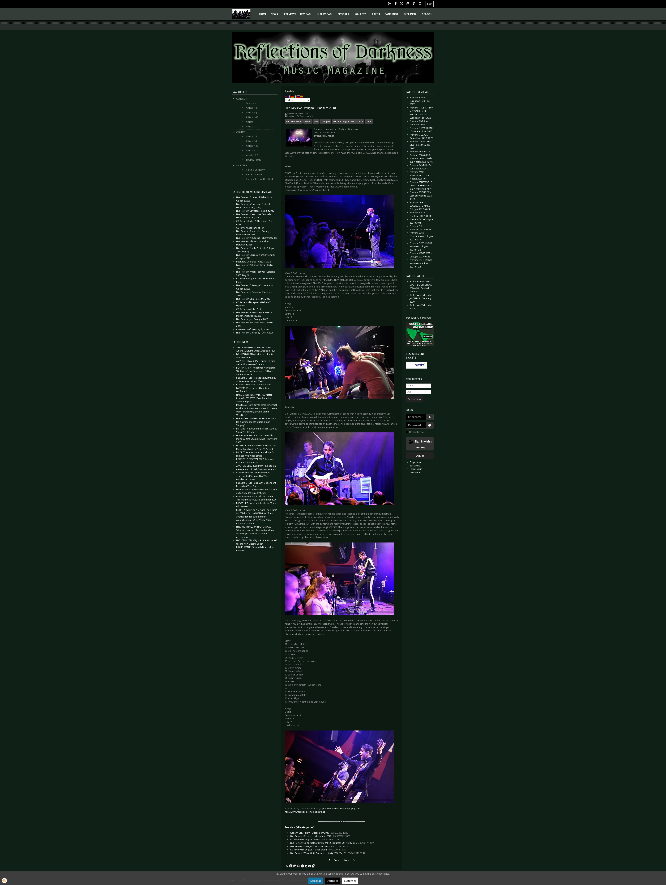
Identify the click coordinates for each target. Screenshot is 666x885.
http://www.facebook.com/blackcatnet (305, 811)
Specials (345, 15)
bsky (429, 3)
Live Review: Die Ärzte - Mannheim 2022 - (320, 836)
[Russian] (298, 96)
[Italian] (295, 96)
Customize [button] (350, 880)
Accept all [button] (315, 880)
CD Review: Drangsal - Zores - (314, 839)
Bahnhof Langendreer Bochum (348, 121)
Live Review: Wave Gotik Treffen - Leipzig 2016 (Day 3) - (327, 853)
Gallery (362, 15)
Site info (411, 15)
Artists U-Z (252, 126)
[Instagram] (408, 4)
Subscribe (414, 399)
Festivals (251, 103)
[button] (286, 866)
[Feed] (389, 4)
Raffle (376, 14)
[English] (286, 96)
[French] (289, 96)
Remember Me (417, 431)
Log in (420, 455)
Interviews (326, 15)
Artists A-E (252, 107)
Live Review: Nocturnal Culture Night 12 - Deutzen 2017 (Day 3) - (332, 842)
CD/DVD (241, 132)
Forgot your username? (416, 470)
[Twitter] (401, 4)
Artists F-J (251, 112)
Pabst (369, 121)
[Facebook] (395, 4)
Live (316, 121)
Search (427, 14)
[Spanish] (301, 96)
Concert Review (293, 121)
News (276, 15)
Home (263, 14)
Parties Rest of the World (260, 179)
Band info (393, 15)
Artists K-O (252, 117)
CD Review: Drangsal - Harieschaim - (318, 849)
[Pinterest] (414, 4)
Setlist (307, 121)
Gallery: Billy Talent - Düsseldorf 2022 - (319, 832)
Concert (242, 98)
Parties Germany (255, 169)
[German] (292, 96)
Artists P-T (252, 121)
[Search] (420, 4)
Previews (290, 14)
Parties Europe (254, 174)
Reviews (307, 15)
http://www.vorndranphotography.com (340, 808)
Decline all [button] (332, 880)
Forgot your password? (416, 464)
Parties (241, 165)
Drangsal (326, 121)
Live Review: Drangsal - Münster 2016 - (319, 846)
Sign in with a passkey (423, 444)
